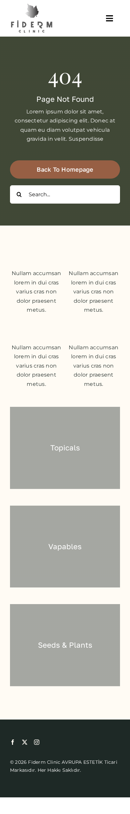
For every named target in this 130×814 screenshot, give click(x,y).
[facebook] (12, 742)
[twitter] (24, 742)
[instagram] (36, 742)
